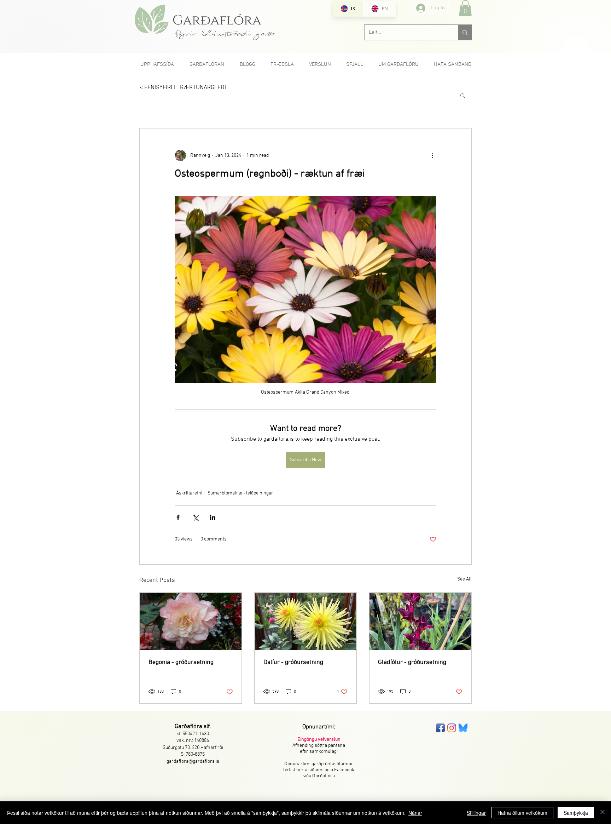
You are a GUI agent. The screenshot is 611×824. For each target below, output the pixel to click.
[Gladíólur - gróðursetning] (420, 621)
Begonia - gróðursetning (181, 662)
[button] (465, 8)
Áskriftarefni (189, 493)
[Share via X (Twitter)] (195, 517)
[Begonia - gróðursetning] (191, 621)
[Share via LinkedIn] (212, 517)
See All (464, 579)
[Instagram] (451, 727)
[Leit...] (465, 32)
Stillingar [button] (476, 812)
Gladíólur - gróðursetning (412, 662)
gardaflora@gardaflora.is (193, 762)
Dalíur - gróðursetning (293, 662)
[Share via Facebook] (178, 517)
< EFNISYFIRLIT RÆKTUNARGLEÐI (183, 87)
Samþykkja (576, 812)
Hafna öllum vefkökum (522, 812)
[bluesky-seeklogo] (463, 727)
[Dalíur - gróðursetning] (305, 621)
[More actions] (432, 155)
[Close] (602, 812)
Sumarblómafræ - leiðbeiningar (240, 493)
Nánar (415, 812)
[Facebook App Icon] (440, 727)
